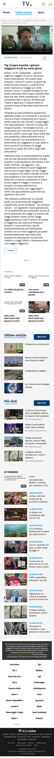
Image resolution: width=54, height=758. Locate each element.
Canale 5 (15, 706)
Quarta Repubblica (14, 700)
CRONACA (10, 250)
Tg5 (39, 676)
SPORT (32, 477)
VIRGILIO (12, 734)
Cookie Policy (41, 743)
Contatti (16, 724)
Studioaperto (39, 688)
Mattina (39, 670)
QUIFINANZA (45, 737)
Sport (41, 12)
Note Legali (21, 743)
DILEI (29, 737)
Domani (39, 718)
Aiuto (36, 745)
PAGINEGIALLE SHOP (36, 734)
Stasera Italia (14, 688)
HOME (3, 21)
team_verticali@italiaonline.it (19, 655)
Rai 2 (14, 682)
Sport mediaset (39, 712)
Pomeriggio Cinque (14, 712)
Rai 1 (14, 670)
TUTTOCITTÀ (21, 737)
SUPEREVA (32, 739)
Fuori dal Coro (14, 676)
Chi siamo (11, 743)
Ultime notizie (24, 12)
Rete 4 (15, 694)
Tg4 (39, 664)
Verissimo (14, 664)
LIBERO (5, 734)
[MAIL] (50, 4)
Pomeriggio (39, 682)
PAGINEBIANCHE (10, 737)
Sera (39, 694)
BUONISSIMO (22, 739)
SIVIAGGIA (36, 737)
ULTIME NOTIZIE (14, 21)
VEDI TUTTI (41, 337)
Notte (39, 706)
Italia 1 (15, 718)
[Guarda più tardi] (44, 57)
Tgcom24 (39, 700)
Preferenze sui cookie (24, 745)
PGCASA (48, 734)
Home (6, 12)
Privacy (31, 743)
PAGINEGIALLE (22, 734)
